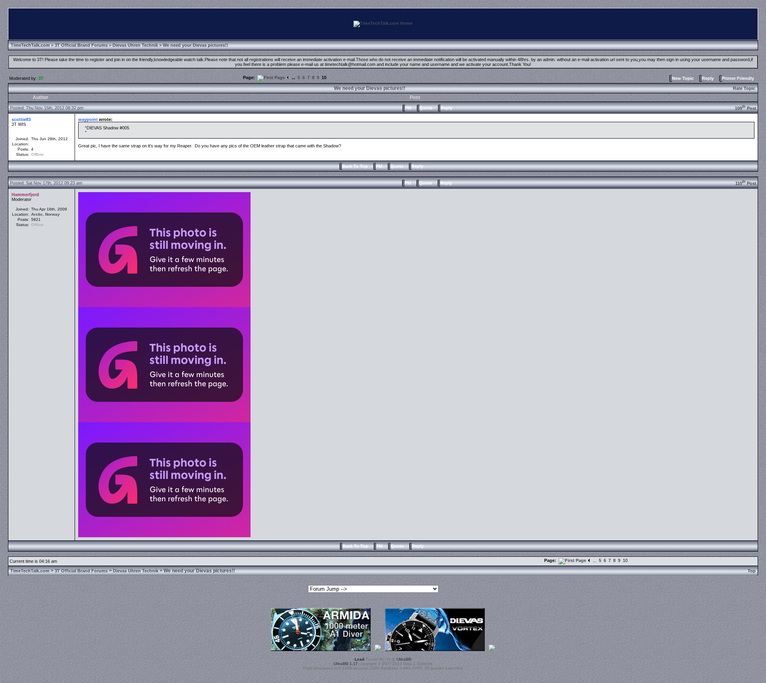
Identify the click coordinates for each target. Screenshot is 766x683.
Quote (425, 107)
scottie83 (21, 119)
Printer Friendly (738, 78)
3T (40, 78)
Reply (708, 78)
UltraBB (404, 659)
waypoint (88, 119)
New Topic (683, 78)
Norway (52, 214)
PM (408, 107)
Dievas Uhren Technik (135, 45)
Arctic (37, 214)
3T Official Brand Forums (81, 45)
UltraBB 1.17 (346, 663)
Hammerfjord (25, 194)
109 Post (745, 108)
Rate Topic (744, 88)
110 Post (745, 183)
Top (752, 570)
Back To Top (355, 166)
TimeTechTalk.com (30, 45)
